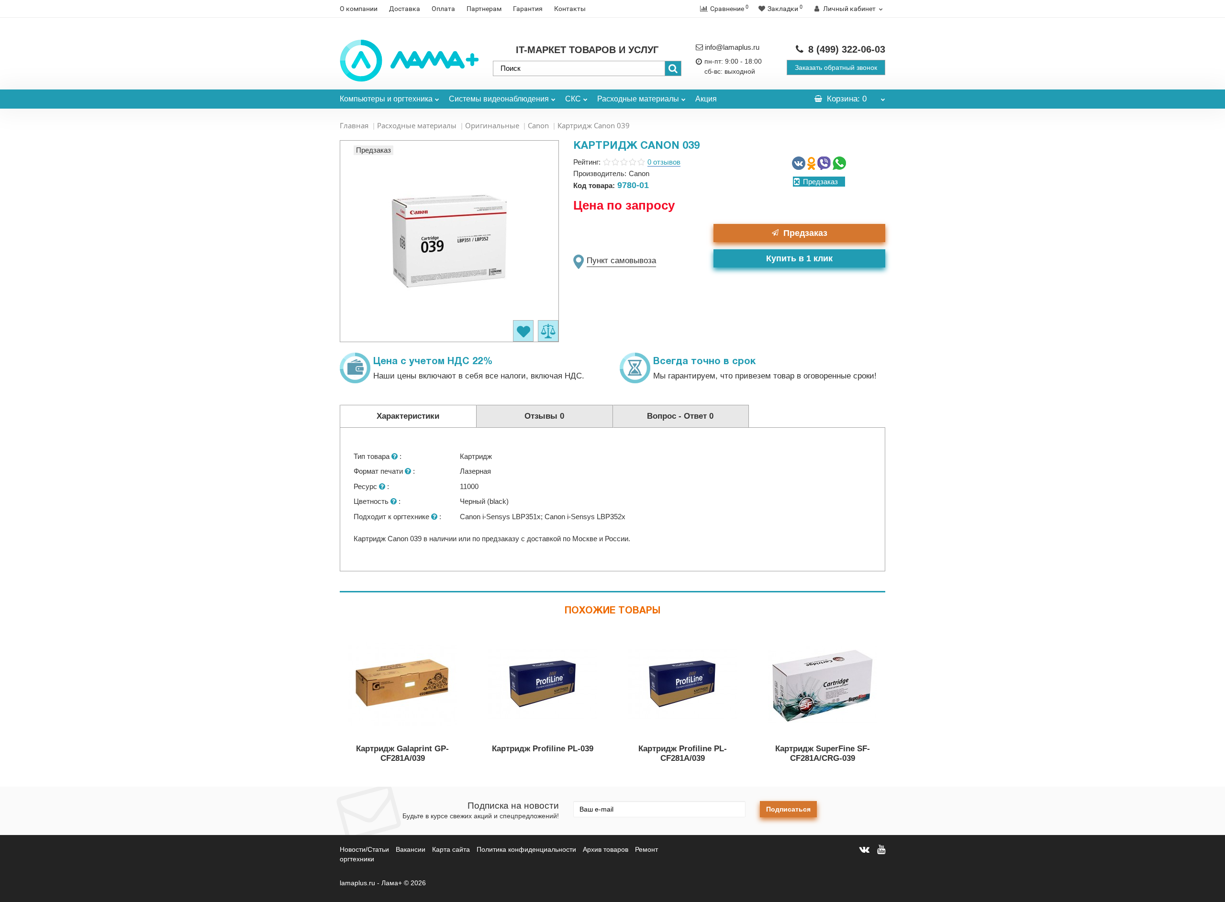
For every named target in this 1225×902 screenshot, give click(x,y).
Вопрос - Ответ (680, 416)
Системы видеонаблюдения (499, 99)
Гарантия (528, 8)
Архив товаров (605, 849)
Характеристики (408, 416)
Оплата (443, 8)
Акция (706, 99)
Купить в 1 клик (799, 258)
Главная (354, 125)
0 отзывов (663, 162)
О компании (359, 8)
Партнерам (484, 8)
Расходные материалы (638, 99)
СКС (573, 99)
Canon (538, 125)
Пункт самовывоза (621, 260)
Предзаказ (805, 233)
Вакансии (410, 849)
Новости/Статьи (364, 849)
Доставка (404, 8)
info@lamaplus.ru (732, 47)
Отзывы (544, 416)
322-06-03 (846, 49)
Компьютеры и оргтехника (386, 99)
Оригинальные (492, 125)
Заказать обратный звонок (836, 67)
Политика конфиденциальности (526, 849)
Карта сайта (451, 849)
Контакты (570, 8)
